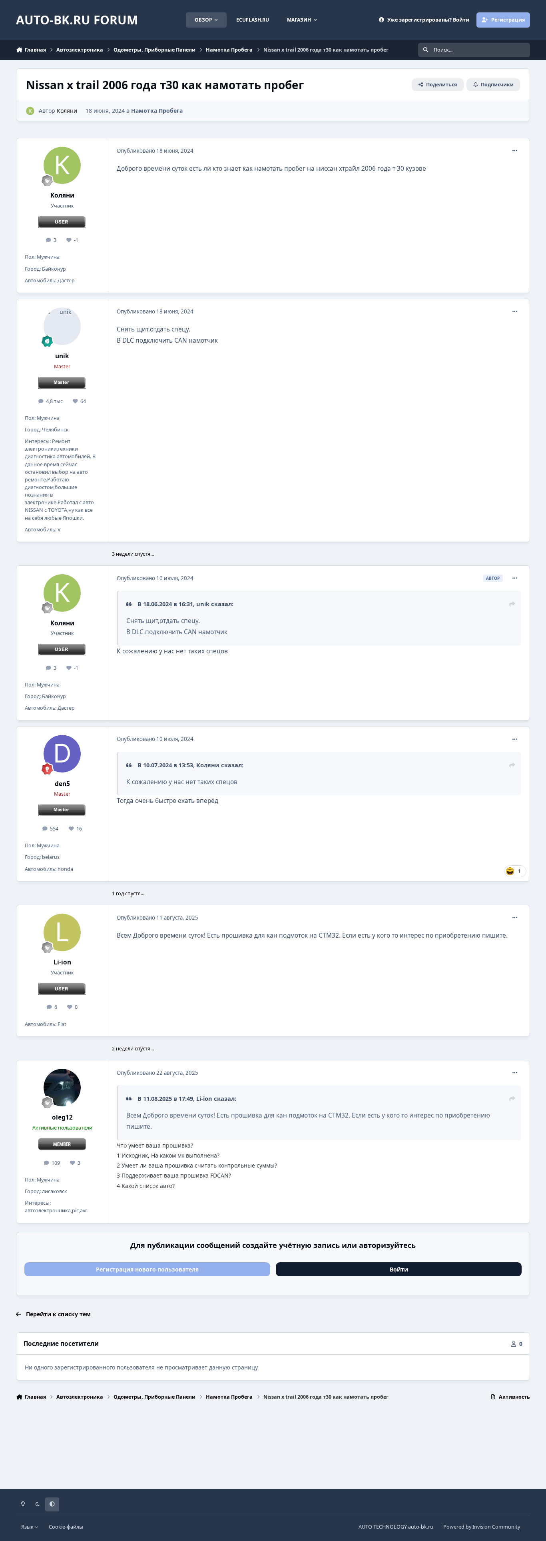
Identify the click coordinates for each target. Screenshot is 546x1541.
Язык (28, 1526)
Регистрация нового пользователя (147, 1269)
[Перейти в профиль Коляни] (30, 111)
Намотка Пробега (157, 110)
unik (62, 356)
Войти (399, 1269)
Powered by (481, 1526)
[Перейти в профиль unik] (62, 326)
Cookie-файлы (66, 1526)
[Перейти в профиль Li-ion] (62, 932)
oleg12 (62, 1117)
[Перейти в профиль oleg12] (62, 1087)
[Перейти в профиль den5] (62, 753)
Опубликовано (155, 150)
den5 (62, 784)
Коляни (67, 110)
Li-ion (62, 962)
